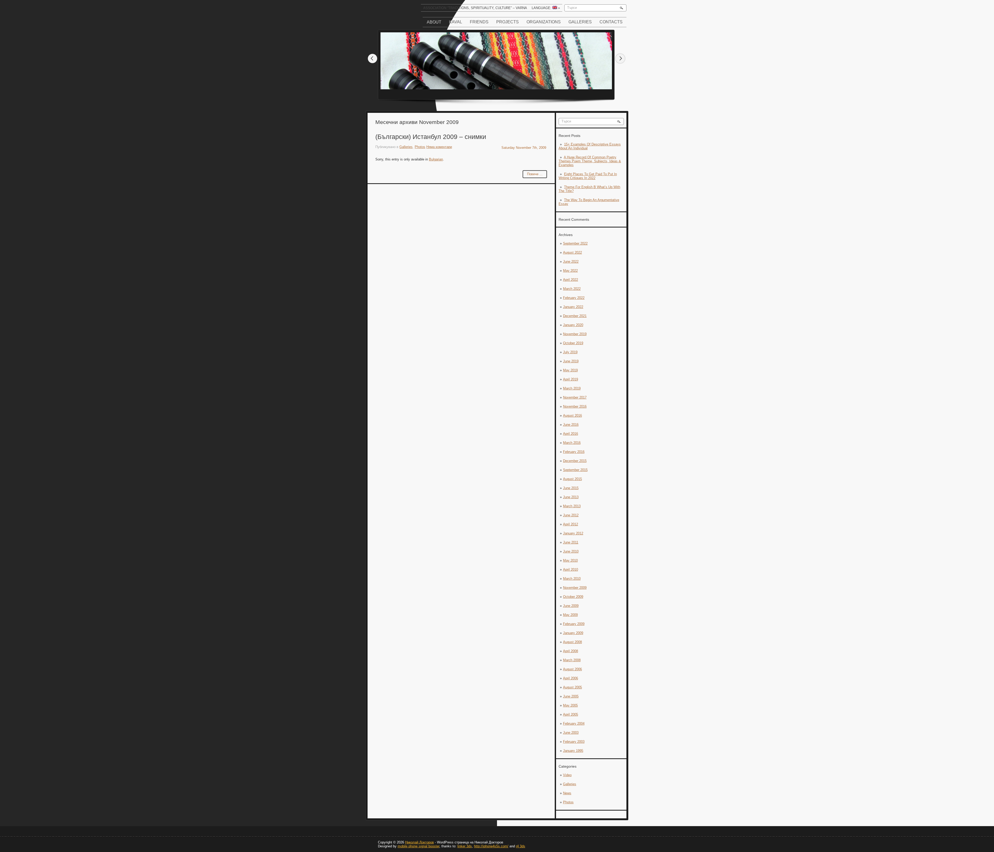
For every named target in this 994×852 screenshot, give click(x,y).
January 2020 (573, 325)
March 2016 (572, 443)
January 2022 (573, 307)
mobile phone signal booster (418, 846)
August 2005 (572, 687)
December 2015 (575, 461)
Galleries (580, 22)
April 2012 (570, 524)
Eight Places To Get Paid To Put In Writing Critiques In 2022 (588, 176)
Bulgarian (436, 159)
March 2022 (572, 289)
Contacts (611, 22)
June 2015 (571, 488)
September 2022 (575, 243)
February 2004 (573, 723)
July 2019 (570, 352)
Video (567, 775)
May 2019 (570, 370)
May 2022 (570, 271)
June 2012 (571, 515)
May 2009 (570, 615)
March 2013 (572, 506)
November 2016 (575, 406)
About (434, 22)
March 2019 (572, 388)
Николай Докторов (419, 842)
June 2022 (571, 261)
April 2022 (570, 280)
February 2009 (573, 624)
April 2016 (570, 434)
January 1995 (573, 751)
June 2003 (571, 733)
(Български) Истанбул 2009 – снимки (430, 136)
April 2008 (570, 651)
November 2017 (575, 397)
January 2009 (573, 633)
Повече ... (535, 174)
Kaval (455, 22)
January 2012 (573, 533)
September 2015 (575, 470)
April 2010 (570, 569)
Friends (479, 22)
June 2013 (571, 497)
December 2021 (575, 316)
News (567, 793)
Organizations (544, 22)
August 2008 (572, 642)
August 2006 (572, 669)
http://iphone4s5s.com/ (491, 846)
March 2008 (572, 660)
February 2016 (573, 452)
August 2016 (572, 415)
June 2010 (571, 551)
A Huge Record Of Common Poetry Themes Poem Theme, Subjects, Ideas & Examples (590, 161)
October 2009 (573, 597)
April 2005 (570, 714)
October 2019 (573, 343)
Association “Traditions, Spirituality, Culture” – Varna (475, 8)
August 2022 (572, 252)
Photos (568, 802)
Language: (546, 8)
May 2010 (570, 560)
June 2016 (571, 425)
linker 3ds (464, 846)
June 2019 (571, 361)
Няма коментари (439, 147)
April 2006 (570, 678)
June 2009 (571, 606)
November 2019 (575, 334)
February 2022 (573, 298)
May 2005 (570, 705)
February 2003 (573, 742)
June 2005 (571, 696)
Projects (507, 22)
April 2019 (570, 379)
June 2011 (570, 542)
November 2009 (575, 588)
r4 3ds (520, 846)
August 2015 (572, 479)
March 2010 (572, 579)
